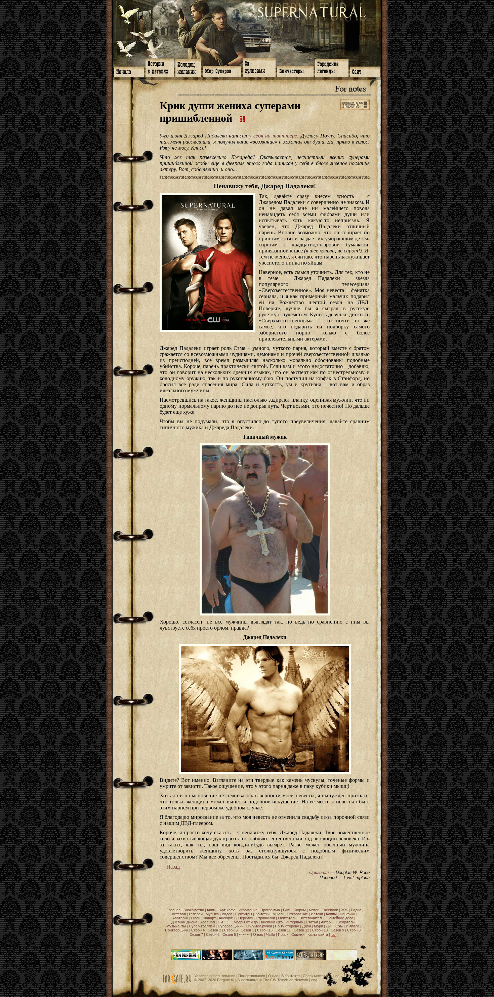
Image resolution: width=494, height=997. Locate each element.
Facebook (330, 910)
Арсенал (207, 922)
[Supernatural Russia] (217, 959)
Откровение (297, 914)
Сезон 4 (198, 930)
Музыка (212, 914)
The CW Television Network (285, 980)
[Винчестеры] (295, 71)
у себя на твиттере (273, 135)
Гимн (287, 910)
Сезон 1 (247, 930)
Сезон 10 (320, 930)
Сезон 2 (214, 930)
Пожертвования (251, 976)
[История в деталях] (160, 67)
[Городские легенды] (331, 67)
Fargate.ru (225, 980)
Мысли (278, 914)
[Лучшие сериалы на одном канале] (279, 959)
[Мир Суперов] (222, 71)
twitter (314, 910)
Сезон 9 (337, 930)
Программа (270, 910)
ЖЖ (344, 910)
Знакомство (193, 910)
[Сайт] (365, 71)
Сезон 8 (354, 930)
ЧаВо (270, 934)
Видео (227, 914)
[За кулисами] (259, 67)
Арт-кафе (227, 910)
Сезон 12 (301, 930)
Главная (173, 910)
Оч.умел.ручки (259, 926)
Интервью (294, 922)
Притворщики (176, 930)
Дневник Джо (272, 922)
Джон (306, 926)
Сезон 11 (283, 930)
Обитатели (287, 918)
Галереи (196, 914)
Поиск (283, 934)
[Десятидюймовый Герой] (186, 959)
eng (314, 980)
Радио (356, 910)
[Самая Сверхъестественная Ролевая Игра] (342, 959)
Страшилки (265, 918)
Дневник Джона (184, 922)
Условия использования (214, 976)
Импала (352, 926)
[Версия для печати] (242, 118)
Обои (195, 918)
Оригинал (319, 872)
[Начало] (129, 71)
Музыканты (176, 926)
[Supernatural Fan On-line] (248, 959)
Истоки (317, 914)
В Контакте (290, 976)
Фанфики (347, 914)
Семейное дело (340, 918)
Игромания (248, 910)
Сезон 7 (196, 934)
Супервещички (230, 926)
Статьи (312, 922)
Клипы (331, 914)
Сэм (339, 926)
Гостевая (178, 914)
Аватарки (180, 918)
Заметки (262, 914)
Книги (211, 910)
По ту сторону (287, 926)
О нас (258, 934)
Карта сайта (317, 934)
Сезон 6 (212, 934)
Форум (300, 910)
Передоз (245, 918)
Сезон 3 (231, 930)
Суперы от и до (245, 922)
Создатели (345, 922)
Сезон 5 (229, 934)
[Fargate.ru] (177, 983)
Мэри (318, 926)
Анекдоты (227, 918)
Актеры (327, 922)
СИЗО (223, 922)
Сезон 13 (265, 930)
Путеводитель (311, 918)
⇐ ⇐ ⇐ (244, 934)
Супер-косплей (202, 926)
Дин (329, 926)
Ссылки (297, 934)
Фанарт (209, 918)
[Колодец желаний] (188, 67)
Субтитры (243, 914)
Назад (172, 867)
